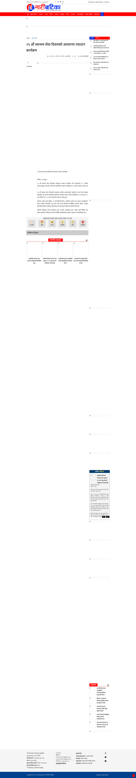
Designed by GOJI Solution (102, 775)
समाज (46, 14)
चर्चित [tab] (96, 38)
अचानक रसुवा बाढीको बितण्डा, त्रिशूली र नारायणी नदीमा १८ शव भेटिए (101, 52)
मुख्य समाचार (34, 14)
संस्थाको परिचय (61, 763)
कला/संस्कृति (80, 14)
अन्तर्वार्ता (73, 14)
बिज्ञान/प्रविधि (88, 14)
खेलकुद (62, 14)
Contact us (106, 2)
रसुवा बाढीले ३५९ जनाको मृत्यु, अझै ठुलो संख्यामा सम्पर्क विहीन (100, 41)
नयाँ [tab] (91, 38)
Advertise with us (99, 2)
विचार (51, 14)
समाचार (41, 14)
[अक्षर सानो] (73, 56)
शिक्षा (67, 14)
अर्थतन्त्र (56, 14)
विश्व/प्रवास (96, 14)
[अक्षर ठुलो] (75, 56)
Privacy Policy (91, 2)
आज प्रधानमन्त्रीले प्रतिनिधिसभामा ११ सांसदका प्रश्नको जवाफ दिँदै (100, 58)
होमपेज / (28, 38)
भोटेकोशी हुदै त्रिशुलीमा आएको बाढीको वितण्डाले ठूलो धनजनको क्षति (101, 47)
